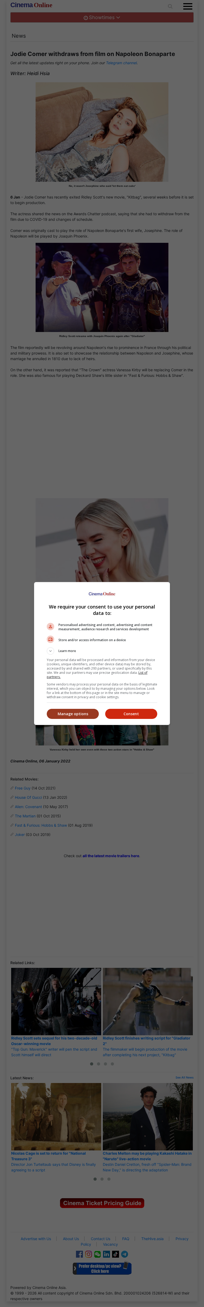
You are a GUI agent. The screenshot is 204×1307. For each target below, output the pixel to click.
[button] (102, 651)
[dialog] (102, 653)
